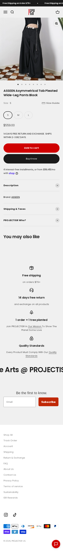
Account (8, 446)
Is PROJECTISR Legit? (15, 503)
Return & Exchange (14, 457)
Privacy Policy (11, 480)
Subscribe (48, 402)
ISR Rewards (11, 497)
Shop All (8, 435)
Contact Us (10, 474)
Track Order (10, 440)
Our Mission (35, 326)
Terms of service (13, 486)
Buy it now (31, 158)
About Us (9, 469)
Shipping (8, 452)
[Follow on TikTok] (14, 514)
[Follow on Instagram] (6, 514)
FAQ (6, 463)
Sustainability (11, 492)
